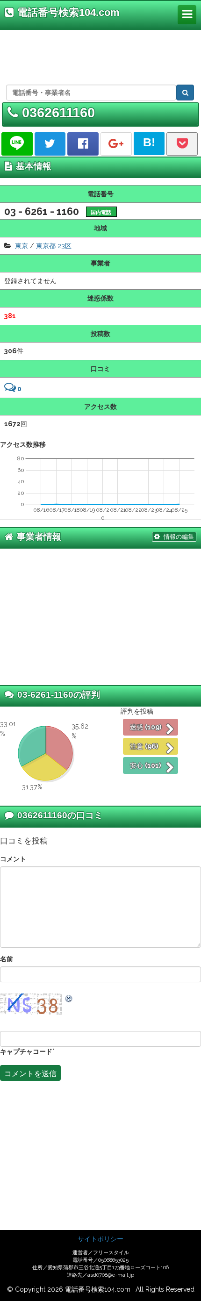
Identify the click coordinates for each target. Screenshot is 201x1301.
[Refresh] (69, 998)
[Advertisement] (98, 55)
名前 (6, 959)
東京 (21, 246)
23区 (64, 246)
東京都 (46, 246)
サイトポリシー (100, 1239)
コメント (13, 859)
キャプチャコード (26, 1051)
